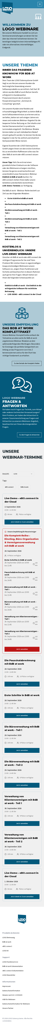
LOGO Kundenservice (10, 962)
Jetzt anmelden (22, 649)
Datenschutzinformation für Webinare (16, 1004)
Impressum (6, 986)
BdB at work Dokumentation (12, 966)
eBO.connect (7, 946)
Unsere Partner (7, 1008)
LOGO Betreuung (8, 937)
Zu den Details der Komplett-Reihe (26, 363)
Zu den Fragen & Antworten (29, 435)
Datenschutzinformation (11, 991)
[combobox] (23, 473)
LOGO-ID (5, 951)
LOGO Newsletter (8, 975)
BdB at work (6, 942)
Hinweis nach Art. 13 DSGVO (12, 995)
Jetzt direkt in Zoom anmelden (22, 522)
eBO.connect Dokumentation (12, 971)
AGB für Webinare (8, 999)
